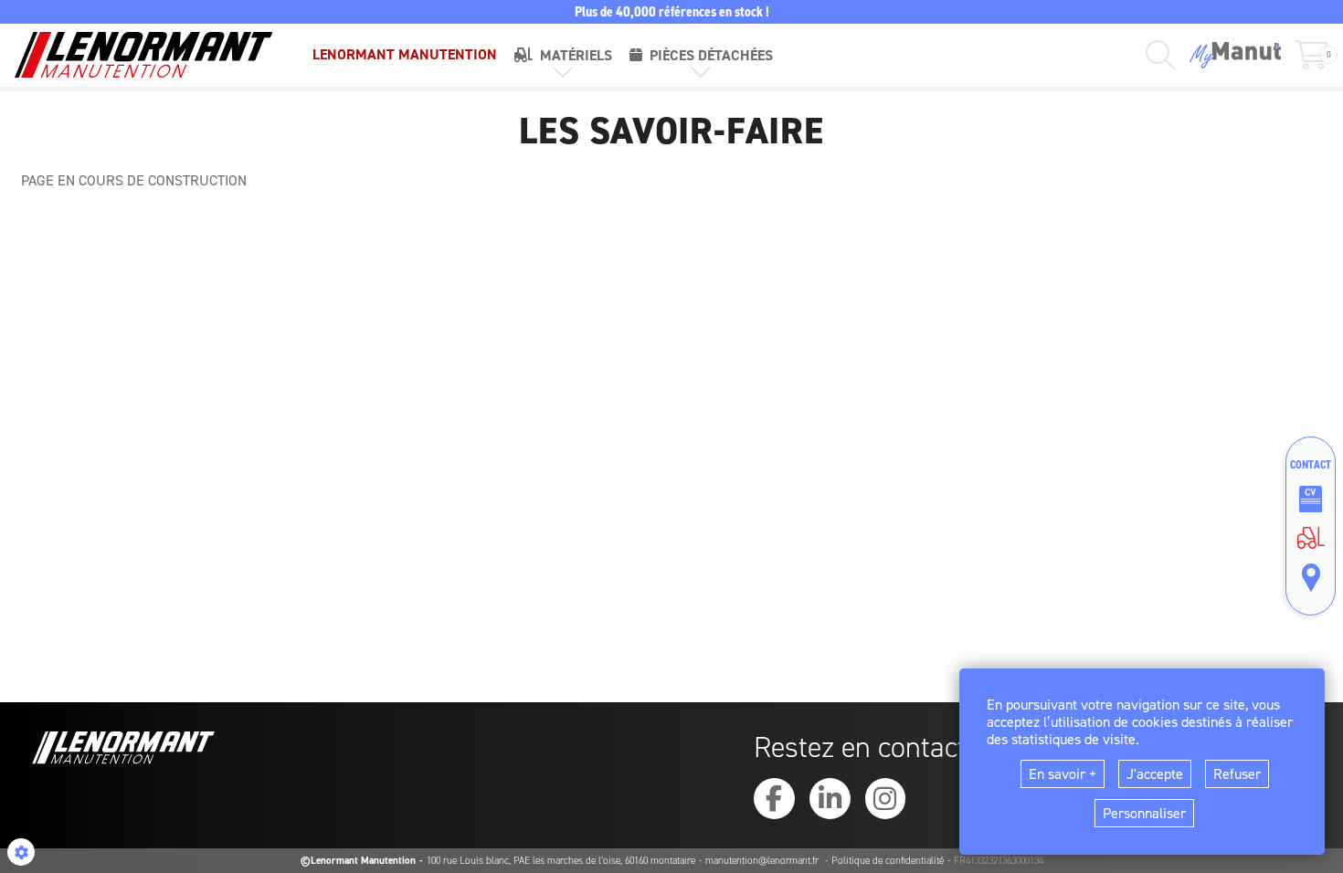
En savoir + (1062, 774)
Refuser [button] (1237, 774)
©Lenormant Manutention (358, 861)
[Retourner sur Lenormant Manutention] (1310, 538)
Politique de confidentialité (887, 861)
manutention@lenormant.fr (763, 861)
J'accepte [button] (1154, 774)
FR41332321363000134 (998, 861)
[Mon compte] (1235, 55)
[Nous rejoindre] (1310, 499)
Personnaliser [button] (1144, 813)
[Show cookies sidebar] (21, 852)
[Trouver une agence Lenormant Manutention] (1310, 578)
